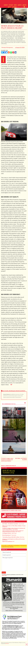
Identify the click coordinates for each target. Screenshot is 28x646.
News (15, 5)
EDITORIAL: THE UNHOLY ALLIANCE (21, 459)
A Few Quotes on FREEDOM (10, 440)
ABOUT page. (4, 575)
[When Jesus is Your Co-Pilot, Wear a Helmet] (14, 23)
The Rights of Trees (8, 429)
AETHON (7, 643)
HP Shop (11, 5)
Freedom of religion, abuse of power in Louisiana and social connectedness (7, 459)
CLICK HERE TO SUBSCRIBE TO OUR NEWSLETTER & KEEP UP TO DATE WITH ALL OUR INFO (14, 546)
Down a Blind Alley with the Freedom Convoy (13, 417)
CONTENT (14, 7)
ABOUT (9, 7)
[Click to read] (14, 413)
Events (20, 5)
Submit (4, 572)
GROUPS (24, 5)
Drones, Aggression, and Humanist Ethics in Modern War (12, 452)
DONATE (6, 5)
